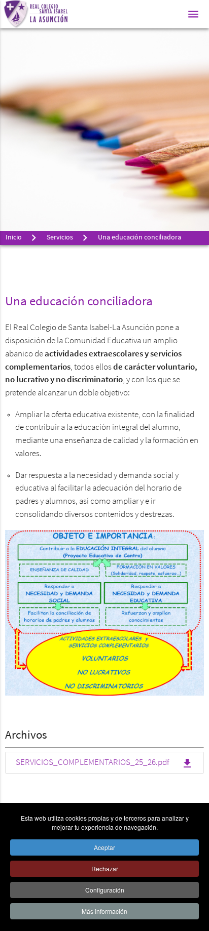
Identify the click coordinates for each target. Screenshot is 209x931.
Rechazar (104, 868)
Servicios (60, 237)
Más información (104, 911)
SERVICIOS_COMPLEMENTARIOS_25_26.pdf (104, 763)
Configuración (104, 889)
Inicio (14, 237)
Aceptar (104, 847)
